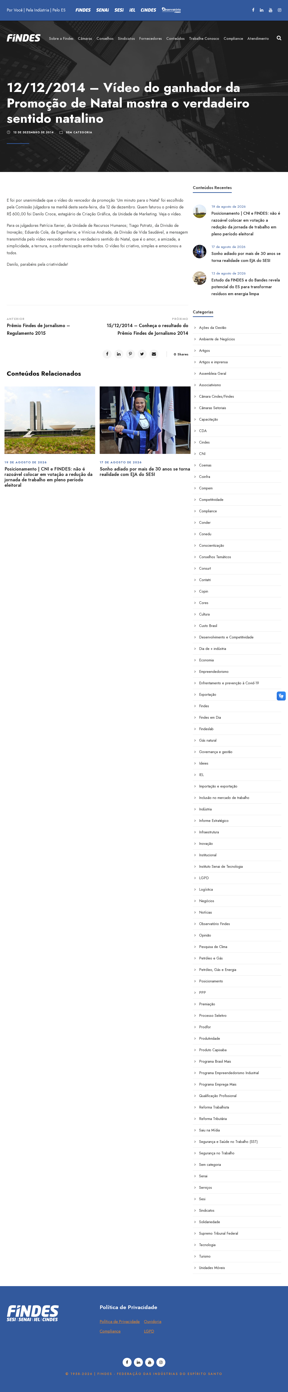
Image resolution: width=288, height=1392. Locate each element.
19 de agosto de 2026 (25, 462)
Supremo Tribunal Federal (218, 1233)
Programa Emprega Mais (217, 1084)
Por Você (14, 10)
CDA (203, 430)
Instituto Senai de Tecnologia (221, 866)
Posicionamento (211, 981)
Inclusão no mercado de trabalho (224, 797)
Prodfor (205, 1027)
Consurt (205, 568)
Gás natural (207, 740)
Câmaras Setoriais (212, 407)
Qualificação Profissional (217, 1095)
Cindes (204, 442)
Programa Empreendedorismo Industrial (229, 1072)
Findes (204, 706)
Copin (203, 591)
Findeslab (206, 729)
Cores (203, 602)
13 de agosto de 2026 (229, 273)
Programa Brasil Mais (215, 1061)
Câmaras (85, 38)
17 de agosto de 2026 (121, 462)
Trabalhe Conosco (204, 38)
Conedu (205, 534)
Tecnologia (207, 1244)
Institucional (207, 855)
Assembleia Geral (212, 373)
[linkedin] (261, 10)
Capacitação (208, 419)
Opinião (205, 935)
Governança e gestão (215, 751)
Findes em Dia (210, 717)
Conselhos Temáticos (215, 557)
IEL (201, 774)
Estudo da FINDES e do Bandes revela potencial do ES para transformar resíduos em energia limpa (246, 287)
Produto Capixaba (213, 1050)
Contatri (205, 579)
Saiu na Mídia (209, 1130)
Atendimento (258, 38)
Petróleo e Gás (211, 958)
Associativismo (210, 385)
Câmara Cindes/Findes (216, 396)
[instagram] (279, 10)
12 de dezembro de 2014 (33, 132)
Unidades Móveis (212, 1267)
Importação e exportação (218, 786)
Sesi (202, 1199)
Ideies (203, 763)
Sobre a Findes (61, 38)
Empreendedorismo (214, 671)
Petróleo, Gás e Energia (217, 969)
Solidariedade (209, 1222)
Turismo (205, 1256)
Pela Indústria (37, 10)
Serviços (205, 1187)
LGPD (204, 878)
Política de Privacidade (120, 1322)
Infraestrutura (209, 832)
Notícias (205, 912)
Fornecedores (150, 38)
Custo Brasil (208, 625)
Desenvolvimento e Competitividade (226, 637)
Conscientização (211, 545)
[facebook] (253, 10)
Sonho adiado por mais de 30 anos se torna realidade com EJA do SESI (145, 472)
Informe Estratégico (214, 820)
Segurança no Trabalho (216, 1153)
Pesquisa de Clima (213, 946)
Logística (206, 889)
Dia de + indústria (212, 648)
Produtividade (209, 1038)
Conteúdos (175, 38)
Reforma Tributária (213, 1118)
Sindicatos (126, 38)
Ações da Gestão (212, 327)
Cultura (204, 614)
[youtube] (270, 10)
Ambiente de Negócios (217, 339)
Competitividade (211, 499)
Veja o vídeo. (170, 214)
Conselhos (105, 38)
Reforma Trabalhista (214, 1107)
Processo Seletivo (213, 1015)
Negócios (206, 900)
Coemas (205, 465)
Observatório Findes (214, 923)
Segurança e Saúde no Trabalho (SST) (228, 1141)
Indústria (205, 809)
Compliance (233, 38)
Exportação (207, 694)
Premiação (207, 1004)
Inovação (206, 843)
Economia (206, 660)
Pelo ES (58, 10)
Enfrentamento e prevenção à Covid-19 (229, 683)
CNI (202, 453)
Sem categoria (79, 132)
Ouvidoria (152, 1322)
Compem (206, 488)
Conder (205, 522)
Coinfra (204, 476)
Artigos (204, 350)
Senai (203, 1176)
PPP (202, 992)
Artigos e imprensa (213, 362)
